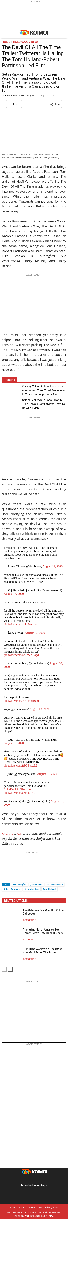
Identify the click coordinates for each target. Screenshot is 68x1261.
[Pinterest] (34, 1179)
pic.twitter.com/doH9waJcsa (20, 624)
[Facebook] (5, 878)
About (12, 1207)
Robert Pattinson (12, 889)
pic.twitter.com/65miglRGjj (20, 792)
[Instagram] (28, 1179)
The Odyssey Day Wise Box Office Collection (43, 912)
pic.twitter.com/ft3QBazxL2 (20, 765)
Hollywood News (26, 41)
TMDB (50, 1215)
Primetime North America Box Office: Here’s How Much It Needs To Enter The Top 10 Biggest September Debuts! (43, 931)
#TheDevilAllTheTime (17, 789)
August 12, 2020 (35, 632)
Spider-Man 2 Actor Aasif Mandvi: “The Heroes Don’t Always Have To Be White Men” (43, 404)
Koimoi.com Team (14, 95)
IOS (19, 833)
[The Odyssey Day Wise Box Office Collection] (11, 915)
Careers (31, 1207)
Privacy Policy (52, 1207)
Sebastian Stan (32, 889)
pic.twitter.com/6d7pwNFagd (21, 655)
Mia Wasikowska (55, 884)
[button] (55, 104)
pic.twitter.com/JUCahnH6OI (21, 700)
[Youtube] (44, 1179)
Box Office (29, 920)
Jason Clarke (36, 884)
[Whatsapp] (17, 878)
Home (6, 41)
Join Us (16, 104)
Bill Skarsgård (19, 884)
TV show (28, 1215)
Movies (18, 1215)
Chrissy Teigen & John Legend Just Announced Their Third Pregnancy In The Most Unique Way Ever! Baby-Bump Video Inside (44, 391)
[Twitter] (11, 878)
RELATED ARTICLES (16, 900)
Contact (22, 1207)
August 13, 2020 (52, 566)
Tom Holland (49, 889)
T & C (40, 1207)
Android (7, 833)
